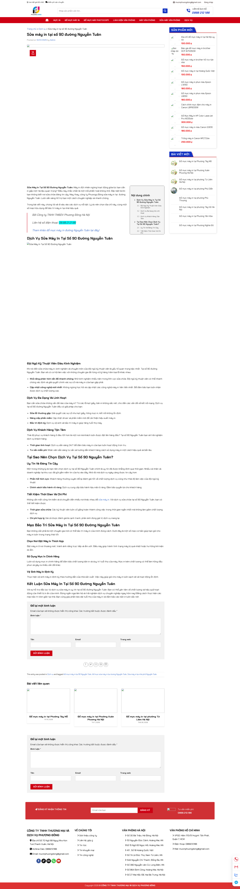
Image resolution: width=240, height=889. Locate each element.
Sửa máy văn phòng (169, 20)
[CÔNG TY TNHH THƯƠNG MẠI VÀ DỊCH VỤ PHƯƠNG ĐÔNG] (40, 11)
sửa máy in (103, 499)
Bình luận (35, 615)
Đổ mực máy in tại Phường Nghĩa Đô (196, 225)
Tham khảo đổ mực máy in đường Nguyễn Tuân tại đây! (65, 230)
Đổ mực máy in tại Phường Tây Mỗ (195, 161)
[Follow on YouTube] (58, 861)
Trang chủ (32, 29)
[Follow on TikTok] (43, 861)
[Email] (236, 867)
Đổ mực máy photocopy (96, 20)
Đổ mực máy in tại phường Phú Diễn (196, 188)
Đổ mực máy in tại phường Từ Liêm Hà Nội (195, 180)
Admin (52, 40)
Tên (32, 639)
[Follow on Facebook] (38, 861)
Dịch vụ (188, 20)
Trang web (125, 639)
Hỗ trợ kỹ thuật (163, 2)
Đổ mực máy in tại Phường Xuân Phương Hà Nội (194, 171)
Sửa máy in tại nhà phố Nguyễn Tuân (142, 674)
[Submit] (165, 10)
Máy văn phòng (147, 20)
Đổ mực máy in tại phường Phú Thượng (193, 199)
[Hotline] (236, 859)
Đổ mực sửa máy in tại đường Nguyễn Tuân (109, 674)
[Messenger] (236, 882)
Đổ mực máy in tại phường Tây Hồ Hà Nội (196, 208)
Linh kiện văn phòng (124, 20)
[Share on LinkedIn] (106, 664)
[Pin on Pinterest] (100, 664)
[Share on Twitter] (90, 664)
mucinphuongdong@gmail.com (54, 853)
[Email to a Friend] (95, 664)
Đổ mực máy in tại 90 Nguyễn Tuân (77, 674)
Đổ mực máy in (72, 20)
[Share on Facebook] (85, 664)
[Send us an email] (48, 861)
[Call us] (53, 861)
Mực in (57, 20)
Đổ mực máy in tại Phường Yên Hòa (195, 216)
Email (78, 639)
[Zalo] (236, 875)
